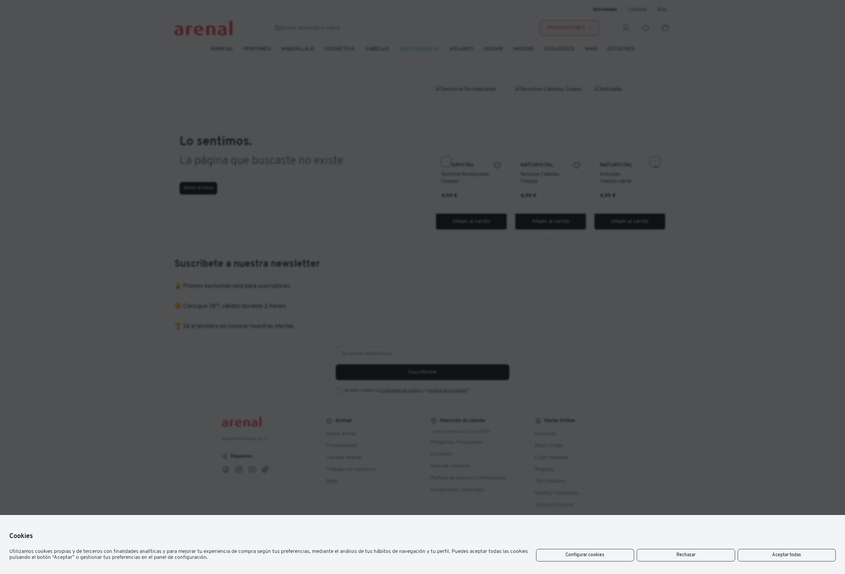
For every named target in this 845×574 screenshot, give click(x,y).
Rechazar (685, 555)
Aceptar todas (786, 555)
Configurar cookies (584, 555)
